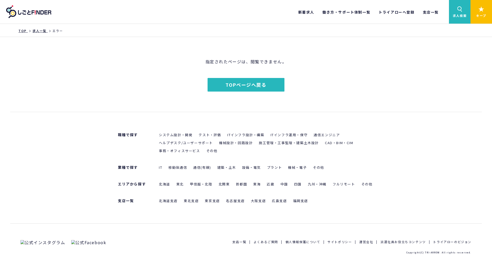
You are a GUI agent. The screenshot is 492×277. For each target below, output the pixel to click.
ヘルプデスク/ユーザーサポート (186, 142)
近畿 (270, 184)
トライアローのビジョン (452, 242)
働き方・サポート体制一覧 (346, 12)
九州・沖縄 (317, 184)
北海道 (164, 184)
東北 (180, 184)
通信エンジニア (327, 134)
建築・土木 (226, 167)
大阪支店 (258, 200)
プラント (274, 167)
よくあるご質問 (266, 242)
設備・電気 (251, 167)
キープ (481, 15)
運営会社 (366, 242)
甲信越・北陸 (201, 184)
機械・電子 (297, 167)
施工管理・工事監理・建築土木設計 (289, 142)
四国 (298, 184)
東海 (257, 184)
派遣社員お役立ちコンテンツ (403, 242)
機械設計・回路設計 (236, 142)
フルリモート (344, 184)
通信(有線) (202, 167)
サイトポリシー (339, 242)
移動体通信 (177, 167)
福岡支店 (300, 200)
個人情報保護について (302, 242)
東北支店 (191, 200)
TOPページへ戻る (245, 84)
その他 (212, 150)
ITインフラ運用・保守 (289, 134)
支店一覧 (431, 12)
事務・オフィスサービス (179, 150)
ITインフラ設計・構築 (245, 134)
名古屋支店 (235, 200)
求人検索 (460, 15)
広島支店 (279, 200)
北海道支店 (168, 200)
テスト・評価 (210, 134)
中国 (284, 184)
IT (160, 167)
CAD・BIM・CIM (339, 142)
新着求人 (306, 12)
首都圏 (241, 184)
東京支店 (212, 200)
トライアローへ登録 (396, 12)
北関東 (224, 184)
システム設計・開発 (175, 134)
